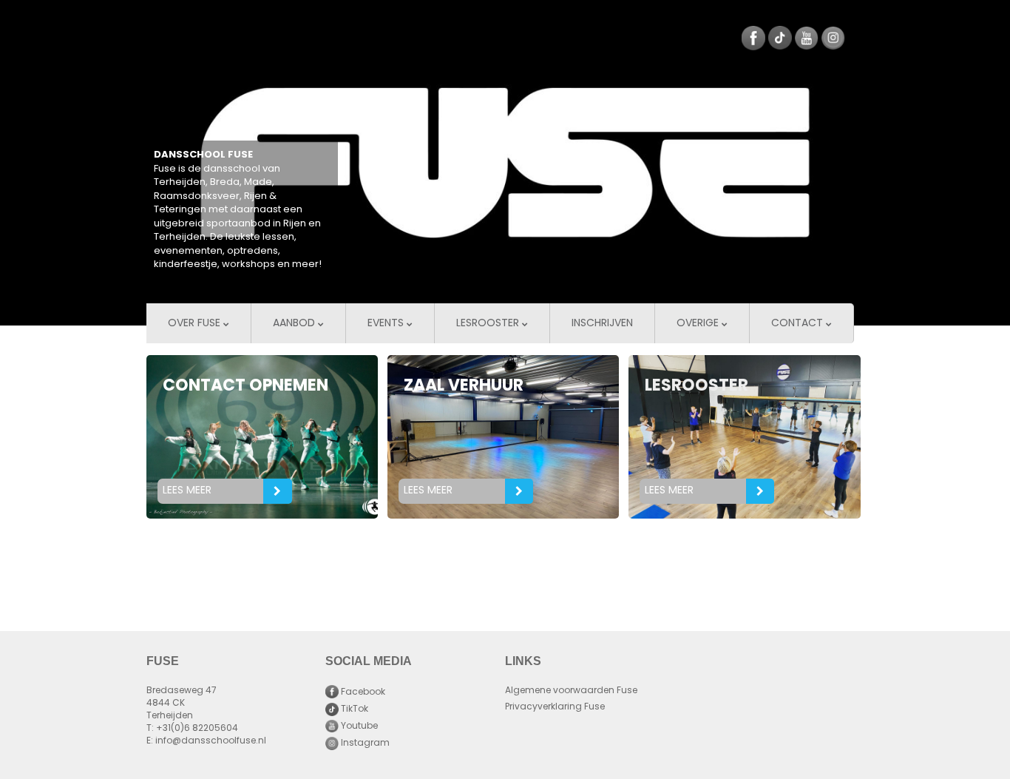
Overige (699, 323)
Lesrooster (489, 323)
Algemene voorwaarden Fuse (571, 691)
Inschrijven (602, 323)
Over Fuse (195, 323)
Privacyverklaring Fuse (555, 707)
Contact (798, 323)
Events (387, 323)
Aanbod (295, 323)
